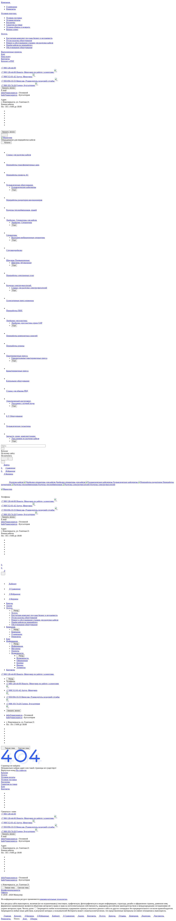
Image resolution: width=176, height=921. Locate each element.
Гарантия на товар (14, 25)
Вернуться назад (8, 770)
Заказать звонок (8, 88)
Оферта (4, 892)
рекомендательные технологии (53, 899)
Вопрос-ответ (12, 29)
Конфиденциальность (10, 890)
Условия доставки (14, 18)
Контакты (5, 789)
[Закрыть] (3, 573)
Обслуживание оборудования (19, 47)
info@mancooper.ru (9, 93)
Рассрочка (10, 22)
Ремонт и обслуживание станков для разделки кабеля (29, 43)
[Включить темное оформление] (4, 134)
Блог (3, 786)
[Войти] (2, 562)
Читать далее (28, 908)
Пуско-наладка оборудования (19, 40)
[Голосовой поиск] (4, 458)
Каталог (4, 773)
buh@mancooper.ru (9, 95)
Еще (14, 190)
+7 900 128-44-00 (8, 68)
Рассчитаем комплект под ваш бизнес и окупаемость (29, 38)
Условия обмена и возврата (18, 27)
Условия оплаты (13, 20)
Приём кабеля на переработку (19, 45)
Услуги (4, 775)
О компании (11, 7)
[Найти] (10, 458)
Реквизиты (11, 9)
